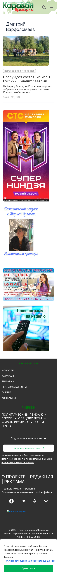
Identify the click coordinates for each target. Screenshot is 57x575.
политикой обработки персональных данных (26, 459)
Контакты (9, 397)
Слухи (7, 418)
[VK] (46, 501)
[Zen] (11, 501)
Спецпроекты (30, 418)
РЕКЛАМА (14, 481)
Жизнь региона (15, 422)
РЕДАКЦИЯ (41, 476)
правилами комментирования (18, 462)
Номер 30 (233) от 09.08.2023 (19, 71)
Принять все (28, 568)
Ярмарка (8, 381)
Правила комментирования (18, 488)
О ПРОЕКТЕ (13, 476)
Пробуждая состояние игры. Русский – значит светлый (27, 79)
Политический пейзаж (22, 414)
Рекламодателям (14, 386)
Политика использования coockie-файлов (27, 492)
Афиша (7, 392)
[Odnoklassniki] (34, 501)
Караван (8, 375)
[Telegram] (23, 501)
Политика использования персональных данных (29, 560)
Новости (8, 370)
